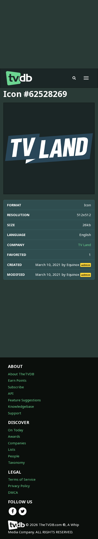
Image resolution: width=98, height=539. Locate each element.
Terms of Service (22, 479)
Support (14, 413)
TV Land (84, 244)
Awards (14, 436)
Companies (17, 443)
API (10, 393)
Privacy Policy (19, 485)
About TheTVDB (21, 374)
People (13, 456)
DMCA (13, 492)
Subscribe (16, 387)
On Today (15, 430)
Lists (11, 449)
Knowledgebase (21, 406)
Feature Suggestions (24, 400)
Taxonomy (16, 462)
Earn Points (17, 380)
